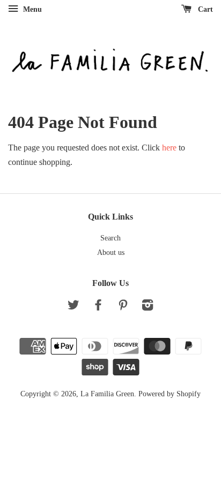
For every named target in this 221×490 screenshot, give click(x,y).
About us (110, 252)
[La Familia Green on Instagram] (147, 307)
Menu (31, 9)
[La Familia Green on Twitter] (73, 307)
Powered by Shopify (169, 394)
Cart (204, 9)
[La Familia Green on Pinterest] (123, 307)
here (169, 147)
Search (110, 238)
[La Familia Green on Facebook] (98, 307)
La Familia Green (107, 394)
